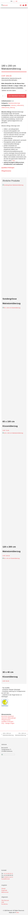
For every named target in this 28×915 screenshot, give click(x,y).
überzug (12, 107)
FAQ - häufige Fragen (7, 723)
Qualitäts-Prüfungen (7, 721)
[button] (20, 5)
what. (17, 912)
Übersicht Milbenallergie (8, 718)
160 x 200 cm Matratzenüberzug (7, 734)
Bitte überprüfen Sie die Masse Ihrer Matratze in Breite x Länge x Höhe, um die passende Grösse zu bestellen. (13, 86)
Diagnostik (4, 890)
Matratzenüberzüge (14, 103)
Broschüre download (7, 716)
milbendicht (20, 105)
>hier (13, 160)
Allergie (3, 888)
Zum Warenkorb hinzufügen (16, 96)
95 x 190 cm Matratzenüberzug (20, 734)
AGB (2, 902)
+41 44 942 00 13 (8, 873)
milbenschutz (5, 107)
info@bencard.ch (8, 877)
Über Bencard (5, 900)
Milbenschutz (4, 892)
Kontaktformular (5, 879)
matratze (13, 105)
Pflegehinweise (5, 720)
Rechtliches (4, 904)
